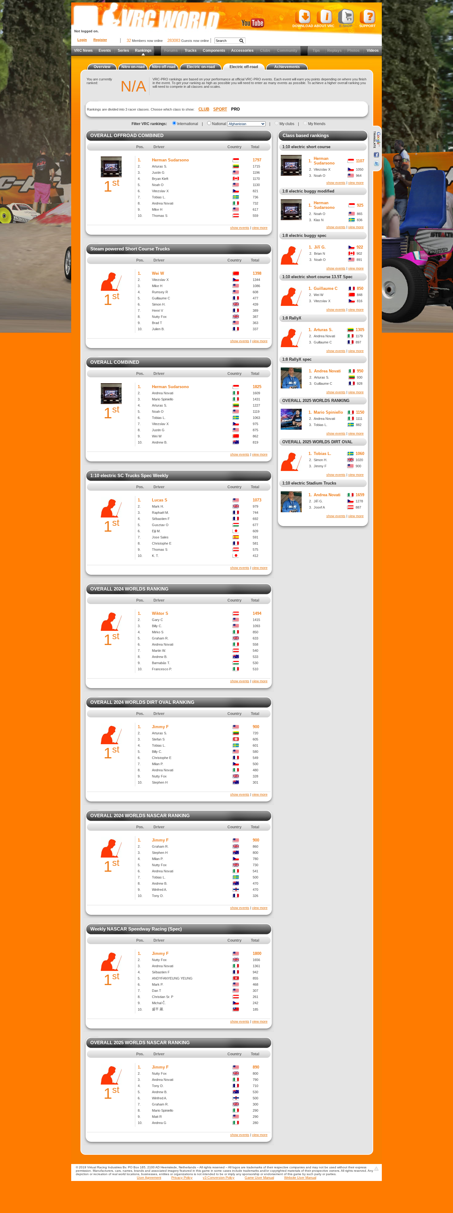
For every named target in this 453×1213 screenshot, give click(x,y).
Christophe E (161, 543)
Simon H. (158, 304)
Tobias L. (158, 197)
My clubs (287, 124)
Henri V (157, 310)
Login (82, 40)
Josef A (319, 507)
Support (367, 26)
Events (105, 50)
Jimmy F (160, 726)
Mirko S (157, 632)
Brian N (319, 253)
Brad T (157, 323)
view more (259, 227)
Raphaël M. (160, 512)
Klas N (319, 220)
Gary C (157, 620)
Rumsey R (160, 292)
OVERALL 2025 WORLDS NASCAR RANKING (140, 1042)
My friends (316, 124)
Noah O (158, 185)
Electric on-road (201, 67)
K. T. (155, 556)
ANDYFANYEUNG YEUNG (172, 978)
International (187, 124)
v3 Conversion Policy (219, 1177)
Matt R (157, 1116)
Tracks (191, 50)
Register (100, 40)
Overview (102, 67)
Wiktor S (160, 613)
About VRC (324, 26)
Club (203, 109)
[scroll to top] (376, 1168)
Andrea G (159, 1123)
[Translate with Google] (376, 139)
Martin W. (159, 650)
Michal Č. (159, 1003)
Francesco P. (162, 669)
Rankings (143, 50)
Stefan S (158, 739)
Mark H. (158, 506)
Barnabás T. (161, 663)
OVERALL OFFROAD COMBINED (127, 135)
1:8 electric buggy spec (304, 235)
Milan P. (157, 764)
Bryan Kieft (160, 179)
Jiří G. (320, 247)
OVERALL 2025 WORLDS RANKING (315, 400)
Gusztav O (160, 525)
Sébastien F (161, 519)
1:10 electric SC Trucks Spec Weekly (129, 475)
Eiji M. (156, 531)
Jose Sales (160, 537)
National (219, 124)
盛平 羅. (158, 1009)
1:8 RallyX (291, 318)
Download (302, 26)
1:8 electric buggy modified (308, 191)
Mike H (157, 209)
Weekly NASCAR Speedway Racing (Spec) (136, 928)
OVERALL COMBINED (114, 362)
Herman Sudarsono (170, 160)
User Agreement (149, 1177)
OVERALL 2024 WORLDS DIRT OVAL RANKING (142, 702)
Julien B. (158, 329)
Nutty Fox (159, 316)
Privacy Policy (182, 1177)
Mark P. (157, 984)
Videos (373, 50)
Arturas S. (159, 166)
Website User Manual (300, 1177)
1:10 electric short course (306, 146)
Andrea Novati (162, 203)
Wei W (158, 273)
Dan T (156, 990)
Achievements (287, 67)
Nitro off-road (163, 67)
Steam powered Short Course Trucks (130, 248)
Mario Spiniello (162, 399)
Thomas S (159, 215)
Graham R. (160, 638)
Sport (220, 109)
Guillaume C (161, 298)
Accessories (242, 50)
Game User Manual (259, 1177)
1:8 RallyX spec (297, 359)
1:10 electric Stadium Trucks (309, 483)
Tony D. (158, 896)
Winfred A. (159, 889)
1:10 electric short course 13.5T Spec (317, 276)
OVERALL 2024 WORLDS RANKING (129, 588)
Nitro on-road (133, 67)
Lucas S (159, 500)
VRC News (83, 50)
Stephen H (160, 782)
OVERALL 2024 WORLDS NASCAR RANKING (140, 815)
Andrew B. (159, 442)
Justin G (158, 172)
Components (214, 50)
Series (123, 50)
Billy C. (157, 626)
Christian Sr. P (162, 997)
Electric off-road (244, 67)
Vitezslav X (160, 191)
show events (239, 227)
